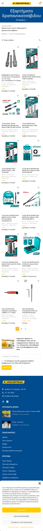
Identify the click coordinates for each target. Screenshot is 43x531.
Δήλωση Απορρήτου (27, 527)
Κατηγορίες (20, 20)
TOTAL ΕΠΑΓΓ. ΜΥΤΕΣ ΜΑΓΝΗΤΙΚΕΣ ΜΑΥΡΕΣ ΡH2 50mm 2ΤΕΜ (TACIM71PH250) (11, 125)
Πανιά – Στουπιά (17, 422)
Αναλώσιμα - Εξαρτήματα (9, 131)
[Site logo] (21, 3)
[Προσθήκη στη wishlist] (18, 47)
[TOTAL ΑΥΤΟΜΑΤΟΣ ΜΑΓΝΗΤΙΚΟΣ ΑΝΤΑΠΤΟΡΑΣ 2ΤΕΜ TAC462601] (31, 58)
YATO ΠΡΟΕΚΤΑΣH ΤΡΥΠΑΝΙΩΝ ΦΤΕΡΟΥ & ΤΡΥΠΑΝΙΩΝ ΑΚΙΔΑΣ (29, 310)
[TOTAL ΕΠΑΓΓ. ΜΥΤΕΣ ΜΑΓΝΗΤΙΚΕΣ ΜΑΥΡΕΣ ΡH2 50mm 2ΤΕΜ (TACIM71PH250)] (11, 107)
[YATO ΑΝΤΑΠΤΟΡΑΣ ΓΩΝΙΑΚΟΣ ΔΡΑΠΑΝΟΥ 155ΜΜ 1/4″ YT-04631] (11, 292)
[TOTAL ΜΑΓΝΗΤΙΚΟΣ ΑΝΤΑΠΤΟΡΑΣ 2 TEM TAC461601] (11, 152)
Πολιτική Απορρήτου (10, 464)
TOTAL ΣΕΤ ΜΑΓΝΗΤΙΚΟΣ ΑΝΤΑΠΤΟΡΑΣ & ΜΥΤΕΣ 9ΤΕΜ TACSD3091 (11, 264)
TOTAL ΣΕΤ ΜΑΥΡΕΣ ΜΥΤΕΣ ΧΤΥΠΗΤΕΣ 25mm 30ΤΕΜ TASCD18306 (30, 264)
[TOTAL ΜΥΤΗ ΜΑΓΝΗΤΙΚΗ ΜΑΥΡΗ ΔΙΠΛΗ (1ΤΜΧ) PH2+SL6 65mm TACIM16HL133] (11, 199)
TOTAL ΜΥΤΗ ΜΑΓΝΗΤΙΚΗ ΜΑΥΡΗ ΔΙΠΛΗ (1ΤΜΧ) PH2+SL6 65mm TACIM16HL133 (10, 218)
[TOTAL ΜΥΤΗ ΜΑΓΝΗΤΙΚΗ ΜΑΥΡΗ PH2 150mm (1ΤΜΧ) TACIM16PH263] (31, 152)
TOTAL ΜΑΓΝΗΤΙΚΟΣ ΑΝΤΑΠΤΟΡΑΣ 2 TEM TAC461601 (8, 170)
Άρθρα (4, 444)
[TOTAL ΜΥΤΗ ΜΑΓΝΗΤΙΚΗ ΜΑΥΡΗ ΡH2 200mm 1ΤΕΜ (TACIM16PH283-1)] (31, 199)
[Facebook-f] (3, 402)
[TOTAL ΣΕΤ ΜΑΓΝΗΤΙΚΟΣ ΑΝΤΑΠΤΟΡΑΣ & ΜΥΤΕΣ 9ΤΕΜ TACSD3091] (11, 245)
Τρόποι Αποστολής (9, 474)
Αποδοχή (21, 510)
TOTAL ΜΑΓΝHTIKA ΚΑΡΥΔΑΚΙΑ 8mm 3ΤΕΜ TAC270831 (29, 125)
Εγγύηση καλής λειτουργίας (12, 451)
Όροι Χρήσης (7, 461)
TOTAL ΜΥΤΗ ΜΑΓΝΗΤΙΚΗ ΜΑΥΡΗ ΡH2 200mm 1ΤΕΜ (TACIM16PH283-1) (30, 217)
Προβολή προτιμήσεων (21, 522)
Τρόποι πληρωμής (9, 471)
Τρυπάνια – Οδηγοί (27, 315)
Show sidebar (9, 40)
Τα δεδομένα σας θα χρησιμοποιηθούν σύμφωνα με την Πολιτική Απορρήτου (18, 362)
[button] (40, 483)
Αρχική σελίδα (6, 26)
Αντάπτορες (5, 84)
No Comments (24, 414)
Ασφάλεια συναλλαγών (10, 478)
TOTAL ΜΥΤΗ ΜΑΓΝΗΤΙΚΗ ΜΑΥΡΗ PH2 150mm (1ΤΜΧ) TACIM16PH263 (30, 170)
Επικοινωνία (6, 447)
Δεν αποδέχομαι (21, 516)
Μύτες (16, 129)
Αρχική (4, 437)
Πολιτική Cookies (13, 527)
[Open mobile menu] (3, 3)
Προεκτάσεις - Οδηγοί (28, 316)
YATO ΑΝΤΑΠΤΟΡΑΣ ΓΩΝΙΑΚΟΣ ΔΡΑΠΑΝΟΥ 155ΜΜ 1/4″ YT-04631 (9, 310)
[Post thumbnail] (6, 414)
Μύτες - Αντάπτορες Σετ (10, 269)
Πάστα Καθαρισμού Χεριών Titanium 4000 (26, 411)
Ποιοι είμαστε (7, 440)
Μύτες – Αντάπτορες (8, 83)
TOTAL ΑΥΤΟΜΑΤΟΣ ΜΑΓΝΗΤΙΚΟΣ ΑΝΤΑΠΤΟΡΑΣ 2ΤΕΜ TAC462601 (31, 77)
